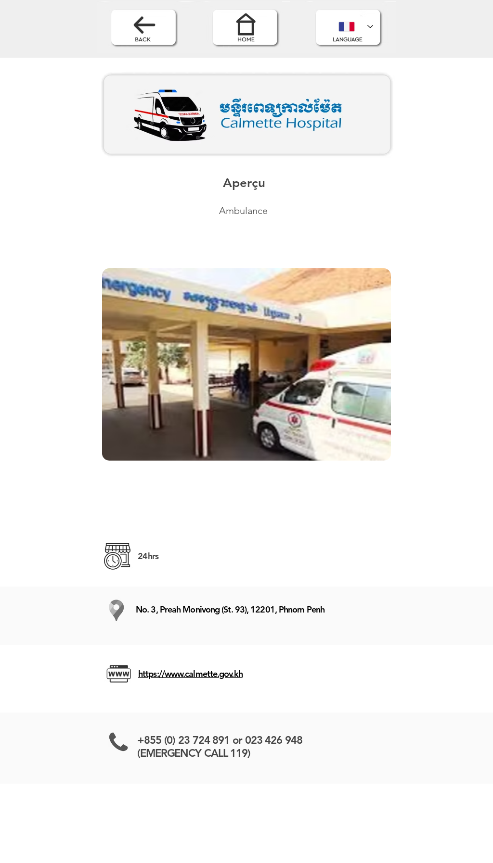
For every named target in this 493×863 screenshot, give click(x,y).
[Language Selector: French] (356, 26)
